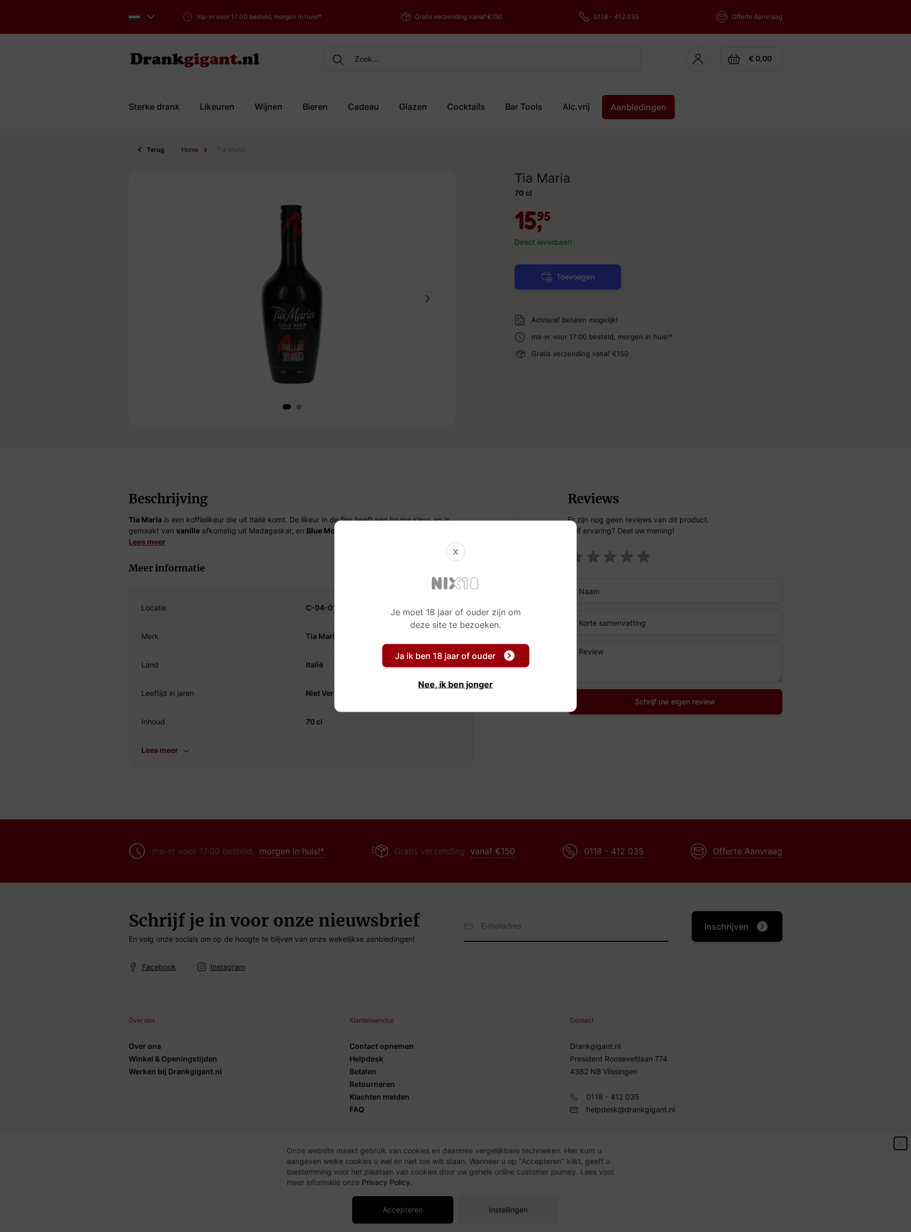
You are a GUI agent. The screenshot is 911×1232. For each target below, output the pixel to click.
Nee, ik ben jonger (455, 684)
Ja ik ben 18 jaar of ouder (445, 655)
